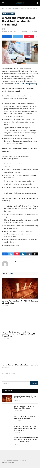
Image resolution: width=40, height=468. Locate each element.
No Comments (23, 31)
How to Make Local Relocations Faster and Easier (20, 365)
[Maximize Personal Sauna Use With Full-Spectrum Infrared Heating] (20, 288)
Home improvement (8, 13)
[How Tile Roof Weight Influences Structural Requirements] (7, 418)
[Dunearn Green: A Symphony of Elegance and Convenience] (7, 408)
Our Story (25, 456)
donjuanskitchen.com (8, 462)
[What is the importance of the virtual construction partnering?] (20, 52)
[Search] (37, 3)
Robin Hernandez (12, 29)
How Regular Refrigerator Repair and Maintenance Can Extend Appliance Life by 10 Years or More (18, 334)
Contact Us (15, 456)
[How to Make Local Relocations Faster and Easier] (20, 352)
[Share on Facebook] (7, 36)
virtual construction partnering (26, 84)
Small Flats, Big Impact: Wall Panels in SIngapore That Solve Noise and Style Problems (25, 428)
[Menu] (3, 3)
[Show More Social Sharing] (36, 36)
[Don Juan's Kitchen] (20, 3)
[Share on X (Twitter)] (18, 36)
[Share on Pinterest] (29, 36)
